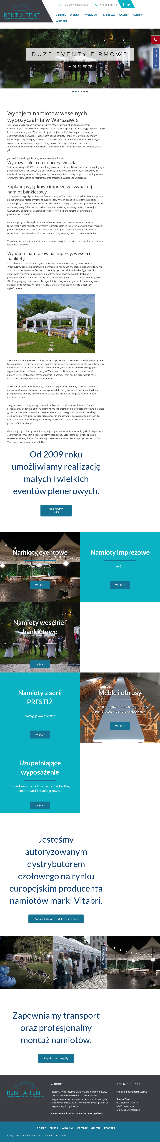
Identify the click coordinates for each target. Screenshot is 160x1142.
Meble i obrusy (120, 693)
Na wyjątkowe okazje (40, 716)
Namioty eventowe (40, 552)
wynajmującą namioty (87, 1091)
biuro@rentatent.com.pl (136, 1091)
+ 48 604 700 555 (128, 1084)
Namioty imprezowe (120, 552)
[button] (4, 58)
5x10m (40, 646)
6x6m (120, 566)
